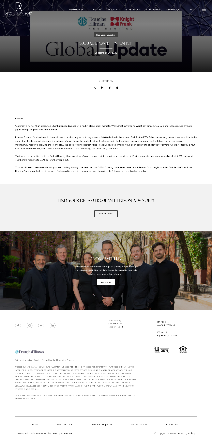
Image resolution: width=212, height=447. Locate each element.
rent (30, 137)
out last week (39, 171)
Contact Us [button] (106, 282)
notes (171, 137)
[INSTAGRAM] (29, 325)
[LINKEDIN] (53, 325)
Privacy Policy (186, 433)
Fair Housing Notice (23, 360)
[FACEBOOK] (18, 325)
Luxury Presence (62, 433)
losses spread (176, 125)
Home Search (131, 9)
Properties (113, 9)
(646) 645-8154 (115, 323)
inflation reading (63, 125)
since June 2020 (155, 125)
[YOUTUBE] (41, 325)
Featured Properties (102, 424)
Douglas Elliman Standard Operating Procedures (55, 360)
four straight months (157, 167)
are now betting (32, 156)
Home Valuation (153, 9)
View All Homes (106, 213)
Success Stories (95, 9)
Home (35, 424)
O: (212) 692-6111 (31, 389)
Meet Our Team (76, 9)
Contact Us (192, 9)
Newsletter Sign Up (173, 9)
